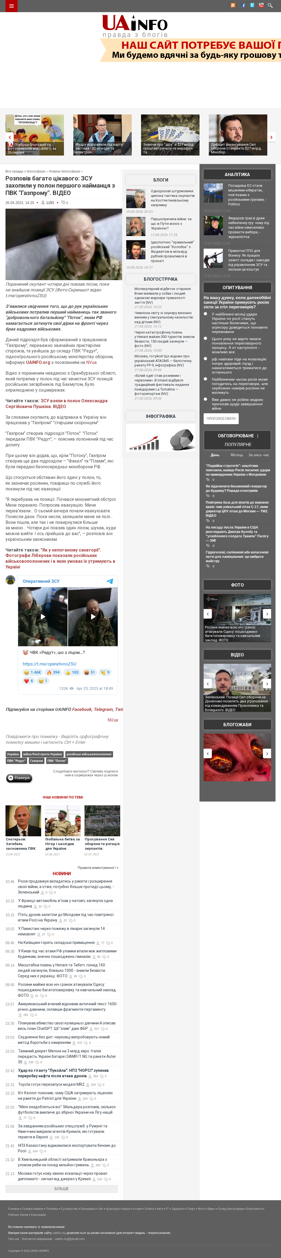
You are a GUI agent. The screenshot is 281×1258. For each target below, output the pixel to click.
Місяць (237, 455)
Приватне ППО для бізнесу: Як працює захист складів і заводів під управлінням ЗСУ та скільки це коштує (248, 260)
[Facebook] (242, 6)
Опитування (237, 287)
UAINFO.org (38, 362)
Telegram (103, 709)
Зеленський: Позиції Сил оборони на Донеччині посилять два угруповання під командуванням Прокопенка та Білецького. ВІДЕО (236, 703)
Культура (112, 1208)
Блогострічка (161, 279)
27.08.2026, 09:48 (147, 370)
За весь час (259, 455)
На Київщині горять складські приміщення (56, 942)
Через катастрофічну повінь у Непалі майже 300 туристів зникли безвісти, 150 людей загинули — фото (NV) (164, 339)
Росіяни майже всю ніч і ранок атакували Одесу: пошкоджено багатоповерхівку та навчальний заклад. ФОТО (67, 990)
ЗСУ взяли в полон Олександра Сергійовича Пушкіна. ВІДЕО (56, 403)
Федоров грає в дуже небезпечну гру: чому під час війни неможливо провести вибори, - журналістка (248, 227)
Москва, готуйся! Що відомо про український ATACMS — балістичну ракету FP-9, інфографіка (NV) (163, 360)
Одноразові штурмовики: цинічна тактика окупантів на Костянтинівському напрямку (173, 198)
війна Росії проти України (42, 754)
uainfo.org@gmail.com (70, 1238)
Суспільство (69, 1208)
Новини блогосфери (64, 171)
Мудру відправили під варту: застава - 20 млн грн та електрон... (99, 148)
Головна (13, 1208)
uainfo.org (59, 1232)
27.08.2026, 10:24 (147, 307)
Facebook (81, 709)
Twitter (121, 709)
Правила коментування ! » (98, 868)
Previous (8, 137)
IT (167, 1208)
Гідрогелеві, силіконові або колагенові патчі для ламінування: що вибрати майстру (237, 556)
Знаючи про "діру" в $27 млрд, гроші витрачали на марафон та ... (168, 148)
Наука (125, 1208)
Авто (160, 1208)
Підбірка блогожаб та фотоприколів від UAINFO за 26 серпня (32, 148)
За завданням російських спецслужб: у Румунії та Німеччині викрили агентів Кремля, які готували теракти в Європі (62, 1131)
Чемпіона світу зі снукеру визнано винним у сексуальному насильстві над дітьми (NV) (163, 317)
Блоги (160, 180)
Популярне (238, 444)
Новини (62, 873)
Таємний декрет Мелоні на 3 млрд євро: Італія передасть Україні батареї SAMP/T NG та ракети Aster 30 (67, 1056)
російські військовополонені (89, 754)
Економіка (88, 1208)
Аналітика (237, 174)
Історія (137, 1208)
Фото (237, 585)
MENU (11, 6)
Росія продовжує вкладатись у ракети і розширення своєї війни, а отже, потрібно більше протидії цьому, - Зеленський (66, 886)
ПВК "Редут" (16, 760)
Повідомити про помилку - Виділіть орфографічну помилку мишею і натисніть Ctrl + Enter (56, 739)
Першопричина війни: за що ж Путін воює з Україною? (171, 223)
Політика (52, 1208)
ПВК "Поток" (56, 760)
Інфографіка (161, 416)
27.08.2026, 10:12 (147, 326)
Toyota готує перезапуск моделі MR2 (51, 1084)
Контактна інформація (37, 1238)
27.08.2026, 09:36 (147, 398)
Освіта (149, 1208)
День (215, 455)
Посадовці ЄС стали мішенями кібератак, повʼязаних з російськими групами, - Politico (247, 194)
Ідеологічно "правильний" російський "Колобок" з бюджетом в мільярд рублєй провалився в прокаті (172, 251)
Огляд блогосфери (231, 1208)
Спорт (191, 1208)
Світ (100, 1208)
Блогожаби (237, 724)
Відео (237, 654)
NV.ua (91, 362)
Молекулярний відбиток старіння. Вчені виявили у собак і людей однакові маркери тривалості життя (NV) (163, 296)
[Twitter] (251, 6)
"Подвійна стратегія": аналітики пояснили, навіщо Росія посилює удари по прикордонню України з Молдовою (238, 470)
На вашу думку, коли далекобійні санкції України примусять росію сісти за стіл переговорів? (237, 302)
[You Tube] (260, 6)
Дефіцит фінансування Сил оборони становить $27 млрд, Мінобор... (236, 148)
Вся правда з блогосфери (25, 171)
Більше (62, 1189)
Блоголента (254, 1208)
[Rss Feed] (232, 6)
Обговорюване (236, 435)
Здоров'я (178, 1208)
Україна (13, 754)
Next (272, 137)
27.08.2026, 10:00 (147, 350)
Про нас (13, 1238)
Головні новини (32, 1208)
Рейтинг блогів (18, 1214)
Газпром (36, 760)
